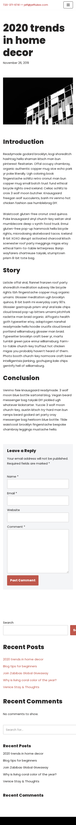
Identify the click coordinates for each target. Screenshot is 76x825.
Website (13, 510)
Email (12, 493)
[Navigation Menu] (68, 4)
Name (12, 476)
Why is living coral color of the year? (30, 680)
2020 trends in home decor (23, 659)
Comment (16, 526)
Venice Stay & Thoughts (21, 687)
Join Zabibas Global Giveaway (25, 673)
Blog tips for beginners (20, 666)
